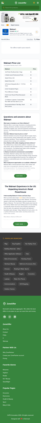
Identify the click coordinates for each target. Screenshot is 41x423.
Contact (5, 332)
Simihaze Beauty (9, 264)
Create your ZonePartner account (13, 355)
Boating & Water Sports (21, 269)
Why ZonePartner (8, 352)
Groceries (6, 393)
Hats (27, 254)
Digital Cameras (15, 25)
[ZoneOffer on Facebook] (4, 317)
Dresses (7, 269)
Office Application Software (12, 254)
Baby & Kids (6, 405)
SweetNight (6, 382)
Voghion (5, 372)
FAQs (4, 335)
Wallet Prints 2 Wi (9, 78)
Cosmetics (31, 274)
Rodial (5, 375)
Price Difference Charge (11, 92)
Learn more (19, 176)
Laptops (7, 279)
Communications (9, 284)
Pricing (5, 358)
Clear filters (30, 39)
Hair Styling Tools (30, 244)
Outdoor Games (9, 289)
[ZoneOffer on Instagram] (10, 317)
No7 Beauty (6, 378)
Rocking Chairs (26, 259)
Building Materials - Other (12, 249)
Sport (4, 402)
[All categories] (3, 3)
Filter (38, 39)
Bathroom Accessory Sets (28, 264)
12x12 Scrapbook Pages (11, 89)
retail (20, 198)
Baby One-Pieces (19, 279)
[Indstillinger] (37, 2)
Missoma (5, 369)
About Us (6, 329)
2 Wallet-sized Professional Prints (14, 75)
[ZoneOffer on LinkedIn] (15, 317)
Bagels (21, 274)
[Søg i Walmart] (37, 32)
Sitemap (5, 341)
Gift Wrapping (24, 284)
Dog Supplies (16, 244)
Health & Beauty (9, 274)
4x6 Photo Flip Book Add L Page (13, 72)
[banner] (20, 18)
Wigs (6, 244)
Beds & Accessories (10, 259)
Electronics (6, 396)
